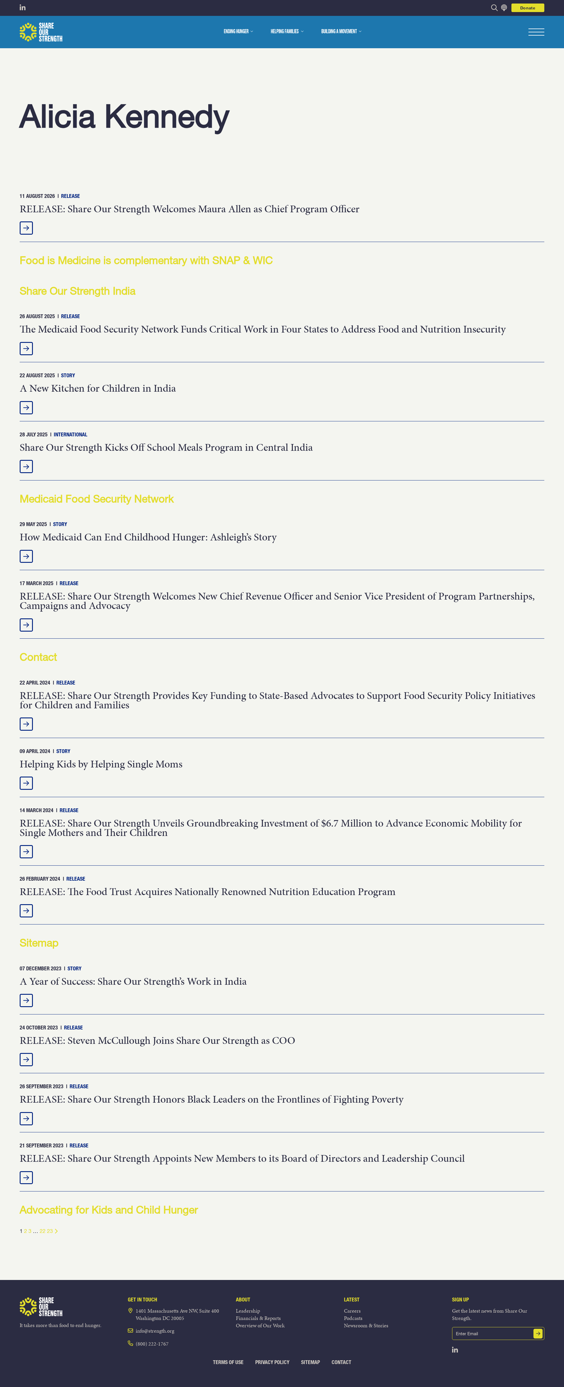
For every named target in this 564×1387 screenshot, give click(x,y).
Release (70, 196)
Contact (341, 1362)
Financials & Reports (258, 1318)
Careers (352, 1310)
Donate (528, 7)
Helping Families (285, 31)
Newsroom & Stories (366, 1325)
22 (43, 1231)
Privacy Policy (272, 1362)
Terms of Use (228, 1362)
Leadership (248, 1310)
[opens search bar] (494, 8)
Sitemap (310, 1362)
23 (50, 1231)
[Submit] (538, 1333)
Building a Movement (339, 31)
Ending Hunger (236, 31)
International (70, 434)
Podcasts (353, 1318)
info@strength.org (155, 1330)
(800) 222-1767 (152, 1343)
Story (68, 375)
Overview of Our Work (260, 1325)
